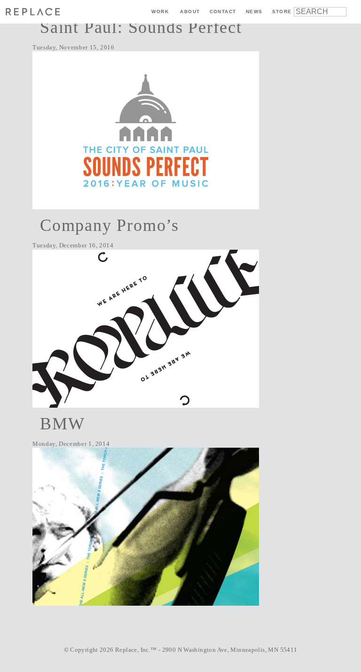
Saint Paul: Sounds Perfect (141, 27)
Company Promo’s (109, 225)
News (254, 11)
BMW (62, 423)
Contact (223, 11)
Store (282, 11)
